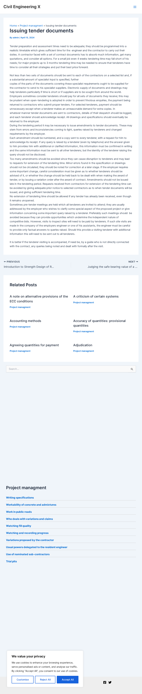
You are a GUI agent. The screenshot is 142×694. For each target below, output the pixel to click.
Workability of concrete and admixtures (31, 504)
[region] (45, 669)
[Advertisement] (32, 428)
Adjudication (82, 345)
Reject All (45, 679)
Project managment (20, 307)
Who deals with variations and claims (29, 519)
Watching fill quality (18, 525)
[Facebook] (104, 682)
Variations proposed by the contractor (30, 540)
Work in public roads (19, 511)
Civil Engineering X (21, 6)
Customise (23, 679)
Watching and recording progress (27, 533)
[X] (110, 682)
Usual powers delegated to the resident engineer (36, 547)
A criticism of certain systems (96, 296)
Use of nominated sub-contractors (28, 554)
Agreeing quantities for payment (34, 345)
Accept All (68, 679)
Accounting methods (25, 321)
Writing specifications (20, 497)
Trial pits (11, 561)
